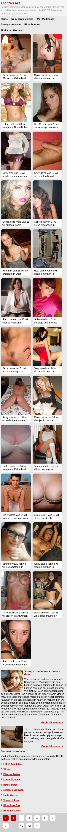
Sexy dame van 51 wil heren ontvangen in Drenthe (14, 371)
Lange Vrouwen (12, 779)
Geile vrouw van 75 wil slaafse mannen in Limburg (46, 78)
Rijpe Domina (32, 24)
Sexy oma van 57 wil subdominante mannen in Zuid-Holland (14, 176)
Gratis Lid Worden (11, 30)
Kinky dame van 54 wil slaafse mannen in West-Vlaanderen (15, 518)
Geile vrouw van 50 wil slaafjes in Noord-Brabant (46, 420)
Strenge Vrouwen (11, 24)
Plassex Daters (11, 774)
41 (21, 825)
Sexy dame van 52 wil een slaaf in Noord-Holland (46, 176)
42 (29, 825)
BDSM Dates (10, 784)
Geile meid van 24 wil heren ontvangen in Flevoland (45, 224)
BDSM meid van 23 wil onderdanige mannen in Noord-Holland (46, 127)
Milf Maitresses (45, 19)
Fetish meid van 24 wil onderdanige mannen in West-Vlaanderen (14, 664)
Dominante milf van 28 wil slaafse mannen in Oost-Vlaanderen (46, 615)
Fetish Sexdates (12, 764)
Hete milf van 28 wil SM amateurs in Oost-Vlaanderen (15, 273)
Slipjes (7, 769)
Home (4, 19)
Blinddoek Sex (11, 805)
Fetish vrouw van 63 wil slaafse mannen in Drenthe (15, 322)
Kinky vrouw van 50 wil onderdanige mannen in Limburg (14, 420)
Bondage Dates (12, 810)
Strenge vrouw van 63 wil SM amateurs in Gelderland (14, 566)
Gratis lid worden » (52, 722)
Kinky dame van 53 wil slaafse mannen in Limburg (46, 566)
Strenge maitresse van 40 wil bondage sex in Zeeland (46, 469)
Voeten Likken (11, 800)
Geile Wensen (11, 795)
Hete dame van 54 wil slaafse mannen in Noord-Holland (45, 273)
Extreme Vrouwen (13, 790)
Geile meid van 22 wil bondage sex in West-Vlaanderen (46, 322)
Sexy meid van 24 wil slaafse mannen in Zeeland (45, 371)
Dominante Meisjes (22, 19)
